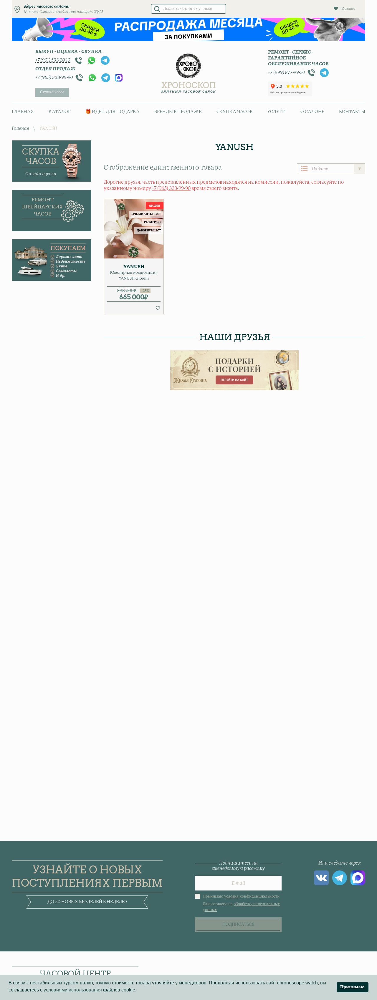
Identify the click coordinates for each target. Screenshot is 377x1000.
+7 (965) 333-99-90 (54, 77)
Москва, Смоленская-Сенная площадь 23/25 (63, 12)
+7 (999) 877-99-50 (286, 72)
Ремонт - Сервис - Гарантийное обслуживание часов (298, 58)
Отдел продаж (55, 69)
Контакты (352, 112)
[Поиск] (157, 9)
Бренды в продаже (177, 112)
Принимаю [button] (352, 987)
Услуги (276, 112)
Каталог (60, 112)
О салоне (312, 112)
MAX (119, 78)
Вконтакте (321, 877)
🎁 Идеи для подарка (112, 112)
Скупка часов (52, 92)
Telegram (105, 60)
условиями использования (73, 989)
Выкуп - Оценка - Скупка (68, 51)
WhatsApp (91, 60)
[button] (158, 308)
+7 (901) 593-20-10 (52, 60)
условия (231, 896)
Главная (23, 112)
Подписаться (238, 925)
